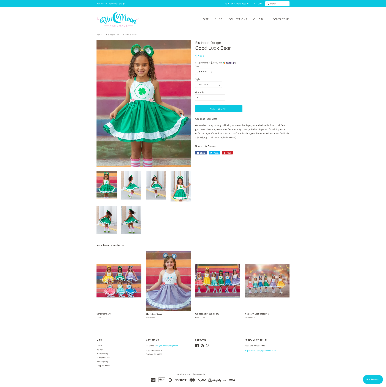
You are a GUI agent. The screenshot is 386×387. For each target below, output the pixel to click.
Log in (226, 3)
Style (197, 79)
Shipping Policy (102, 365)
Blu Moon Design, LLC (201, 374)
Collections (237, 19)
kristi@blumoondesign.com (166, 345)
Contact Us (281, 19)
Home (205, 19)
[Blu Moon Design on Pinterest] (202, 346)
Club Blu (259, 19)
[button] (242, 62)
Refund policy (102, 361)
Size (197, 66)
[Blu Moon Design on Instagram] (207, 346)
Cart (260, 3)
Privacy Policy (102, 353)
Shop (218, 19)
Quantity (199, 92)
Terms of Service (103, 357)
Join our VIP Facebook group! (110, 3)
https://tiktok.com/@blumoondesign (260, 350)
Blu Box (99, 349)
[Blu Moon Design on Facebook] (197, 346)
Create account (241, 3)
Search (99, 345)
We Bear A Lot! (112, 35)
